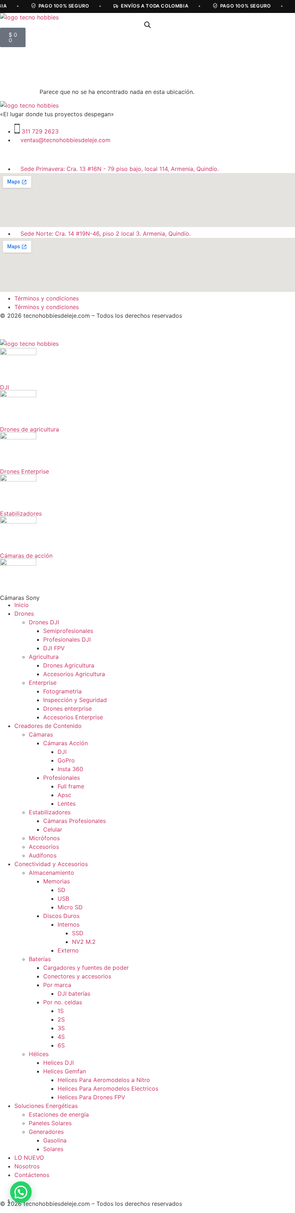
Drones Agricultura (68, 665)
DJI (62, 751)
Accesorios (44, 846)
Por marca (57, 984)
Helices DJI (58, 1062)
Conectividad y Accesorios (51, 864)
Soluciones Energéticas (46, 1105)
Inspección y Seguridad (75, 699)
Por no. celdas (62, 1002)
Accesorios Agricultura (74, 674)
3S (61, 1028)
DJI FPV (54, 648)
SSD (77, 933)
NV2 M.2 (84, 941)
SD (61, 889)
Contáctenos (31, 1174)
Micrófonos (44, 838)
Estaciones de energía (59, 1114)
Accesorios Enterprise (73, 717)
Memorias (56, 881)
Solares (53, 1149)
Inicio (21, 604)
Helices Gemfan (64, 1071)
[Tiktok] (49, 153)
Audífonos (42, 855)
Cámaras (41, 734)
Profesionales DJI (67, 639)
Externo (68, 950)
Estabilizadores (50, 812)
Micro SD (70, 907)
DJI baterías (74, 993)
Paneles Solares (50, 1123)
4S (61, 1036)
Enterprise (42, 682)
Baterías (40, 959)
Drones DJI (44, 622)
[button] (21, 1192)
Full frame (71, 786)
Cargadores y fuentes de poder (86, 967)
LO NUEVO (29, 1157)
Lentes (67, 803)
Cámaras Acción (65, 743)
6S (61, 1045)
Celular (52, 829)
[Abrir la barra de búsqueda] (147, 25)
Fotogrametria (62, 691)
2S (61, 1019)
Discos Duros (61, 915)
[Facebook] (29, 153)
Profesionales (61, 777)
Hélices (39, 1054)
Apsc (64, 794)
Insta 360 (70, 769)
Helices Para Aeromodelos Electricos (108, 1088)
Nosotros (27, 1166)
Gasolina (55, 1140)
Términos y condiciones (46, 298)
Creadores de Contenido (48, 725)
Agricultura (44, 656)
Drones (24, 613)
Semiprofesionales (68, 630)
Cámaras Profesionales (74, 820)
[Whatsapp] (68, 153)
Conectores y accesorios (77, 976)
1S (61, 1010)
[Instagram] (9, 153)
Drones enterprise (67, 708)
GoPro (66, 760)
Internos (69, 924)
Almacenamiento (51, 872)
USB (63, 898)
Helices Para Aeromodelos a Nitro (104, 1079)
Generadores (46, 1131)
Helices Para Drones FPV (91, 1097)
